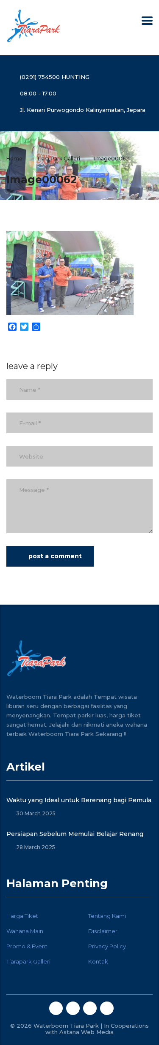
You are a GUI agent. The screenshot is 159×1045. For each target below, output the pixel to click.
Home (14, 158)
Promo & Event (26, 946)
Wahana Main (24, 931)
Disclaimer (102, 931)
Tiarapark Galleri (28, 961)
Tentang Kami (107, 915)
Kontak (98, 961)
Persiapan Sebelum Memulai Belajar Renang (74, 834)
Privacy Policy (107, 946)
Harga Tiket (22, 915)
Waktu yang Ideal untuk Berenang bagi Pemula (78, 800)
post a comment (55, 556)
